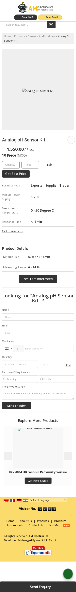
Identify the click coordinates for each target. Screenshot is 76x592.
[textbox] (25, 25)
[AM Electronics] (35, 8)
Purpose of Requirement (16, 372)
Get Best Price (16, 174)
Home (7, 36)
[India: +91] (7, 348)
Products (19, 36)
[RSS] (66, 525)
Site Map (54, 525)
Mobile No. (8, 341)
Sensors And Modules (41, 36)
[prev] (8, 456)
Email (5, 325)
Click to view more (12, 231)
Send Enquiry (40, 586)
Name (5, 310)
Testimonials (15, 525)
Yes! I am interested (38, 279)
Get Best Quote (31, 481)
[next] (68, 456)
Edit (49, 164)
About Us (26, 521)
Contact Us (36, 525)
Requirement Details (13, 387)
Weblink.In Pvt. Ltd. (47, 540)
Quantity (7, 357)
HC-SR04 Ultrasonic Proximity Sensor (31, 472)
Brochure (60, 521)
